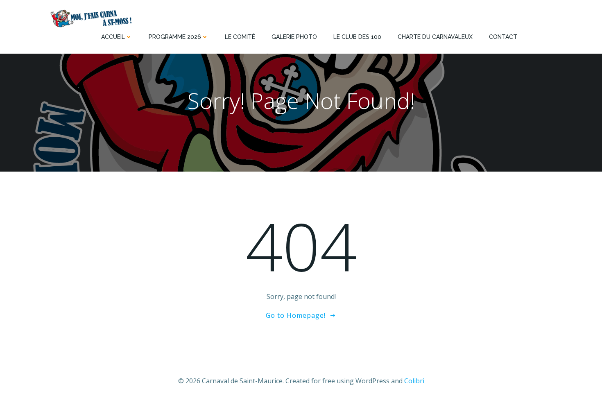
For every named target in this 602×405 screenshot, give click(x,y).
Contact (503, 37)
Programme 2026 (175, 37)
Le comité (240, 37)
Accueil (113, 37)
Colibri (414, 380)
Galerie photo (294, 37)
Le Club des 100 (357, 37)
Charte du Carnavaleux (435, 37)
